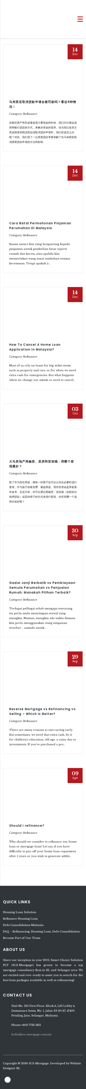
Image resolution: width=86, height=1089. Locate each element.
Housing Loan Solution (19, 912)
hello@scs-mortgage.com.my (31, 1034)
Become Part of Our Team (21, 938)
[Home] (16, 19)
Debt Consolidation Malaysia (23, 925)
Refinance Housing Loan (20, 918)
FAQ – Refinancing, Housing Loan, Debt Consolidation (41, 931)
